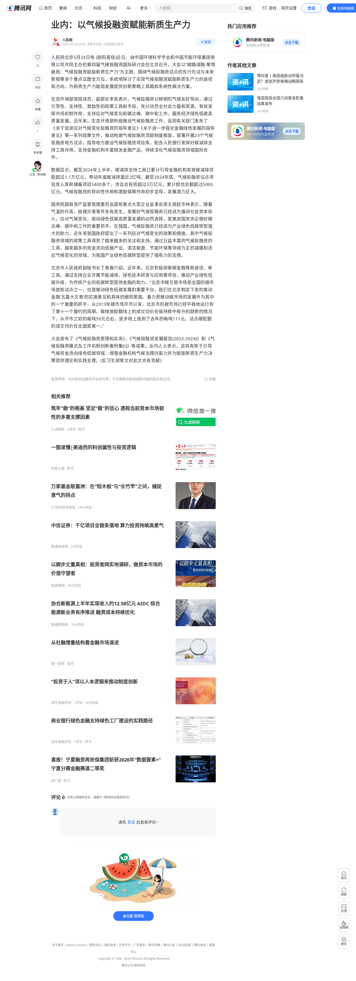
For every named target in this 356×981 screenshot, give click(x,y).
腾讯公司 (127, 965)
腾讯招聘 (154, 945)
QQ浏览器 (184, 945)
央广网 (56, 780)
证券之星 (58, 468)
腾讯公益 (169, 945)
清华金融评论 (61, 702)
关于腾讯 (58, 945)
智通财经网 (59, 546)
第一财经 (58, 663)
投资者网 (58, 585)
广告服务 (139, 945)
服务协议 (95, 945)
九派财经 (58, 429)
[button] (291, 42)
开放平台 (125, 945)
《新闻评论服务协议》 (116, 797)
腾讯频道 (200, 945)
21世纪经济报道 (63, 507)
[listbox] (133, 588)
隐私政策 (110, 945)
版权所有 (140, 965)
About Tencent (76, 945)
